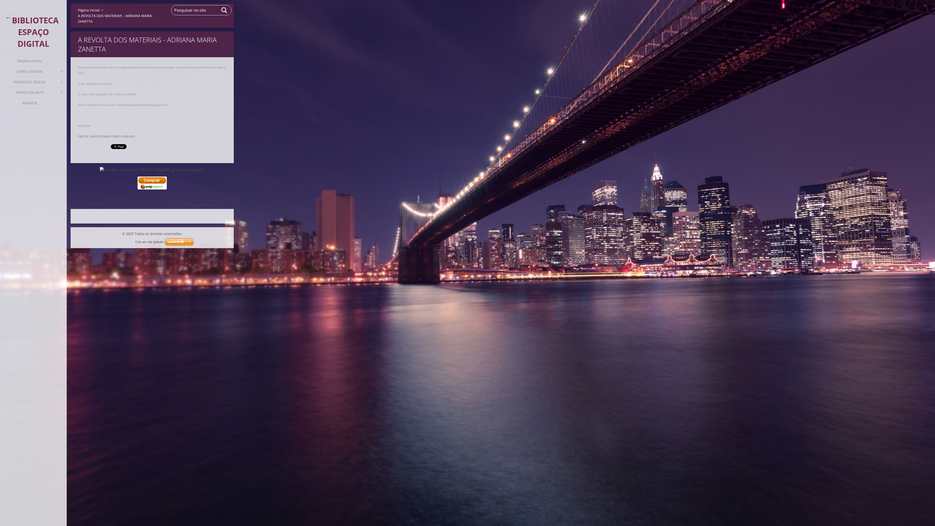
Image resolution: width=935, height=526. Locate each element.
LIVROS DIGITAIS (30, 71)
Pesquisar (224, 10)
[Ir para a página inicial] (33, 25)
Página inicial (29, 61)
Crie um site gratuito (149, 242)
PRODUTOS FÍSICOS (30, 82)
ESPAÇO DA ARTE (30, 92)
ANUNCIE (29, 103)
